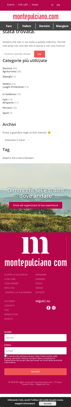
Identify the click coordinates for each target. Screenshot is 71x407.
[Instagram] (54, 308)
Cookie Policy (28, 384)
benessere (29, 158)
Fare (9, 26)
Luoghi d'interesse (13, 87)
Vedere (26, 26)
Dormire (44, 26)
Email (7, 345)
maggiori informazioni (25, 403)
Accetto (48, 403)
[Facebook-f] (48, 308)
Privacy (58, 382)
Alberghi (7, 76)
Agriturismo (9, 71)
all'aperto (7, 158)
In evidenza (9, 94)
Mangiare (62, 26)
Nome (8, 332)
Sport (6, 113)
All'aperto (8, 102)
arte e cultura (18, 158)
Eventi (10, 4)
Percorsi (7, 107)
